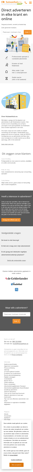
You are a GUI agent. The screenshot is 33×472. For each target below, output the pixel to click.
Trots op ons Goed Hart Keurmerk (14, 393)
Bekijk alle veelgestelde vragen (16, 260)
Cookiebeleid (8, 379)
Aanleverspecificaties (10, 364)
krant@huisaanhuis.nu (20, 344)
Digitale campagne (9, 377)
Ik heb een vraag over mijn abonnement (15, 246)
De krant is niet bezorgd (10, 240)
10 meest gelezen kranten (12, 371)
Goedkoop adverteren (10, 390)
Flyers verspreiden (9, 384)
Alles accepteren (16, 465)
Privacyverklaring (17, 354)
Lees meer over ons (7, 144)
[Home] (11, 2)
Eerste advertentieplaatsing (12, 375)
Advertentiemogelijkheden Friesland (14, 386)
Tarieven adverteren (10, 391)
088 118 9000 (16, 341)
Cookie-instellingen (16, 460)
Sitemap (6, 369)
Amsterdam (7, 416)
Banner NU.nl (8, 380)
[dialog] (16, 444)
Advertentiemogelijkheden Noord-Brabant (16, 388)
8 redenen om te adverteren (12, 373)
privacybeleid (14, 455)
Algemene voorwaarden (11, 366)
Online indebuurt (9, 382)
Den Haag (7, 419)
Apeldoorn (7, 417)
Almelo (6, 414)
